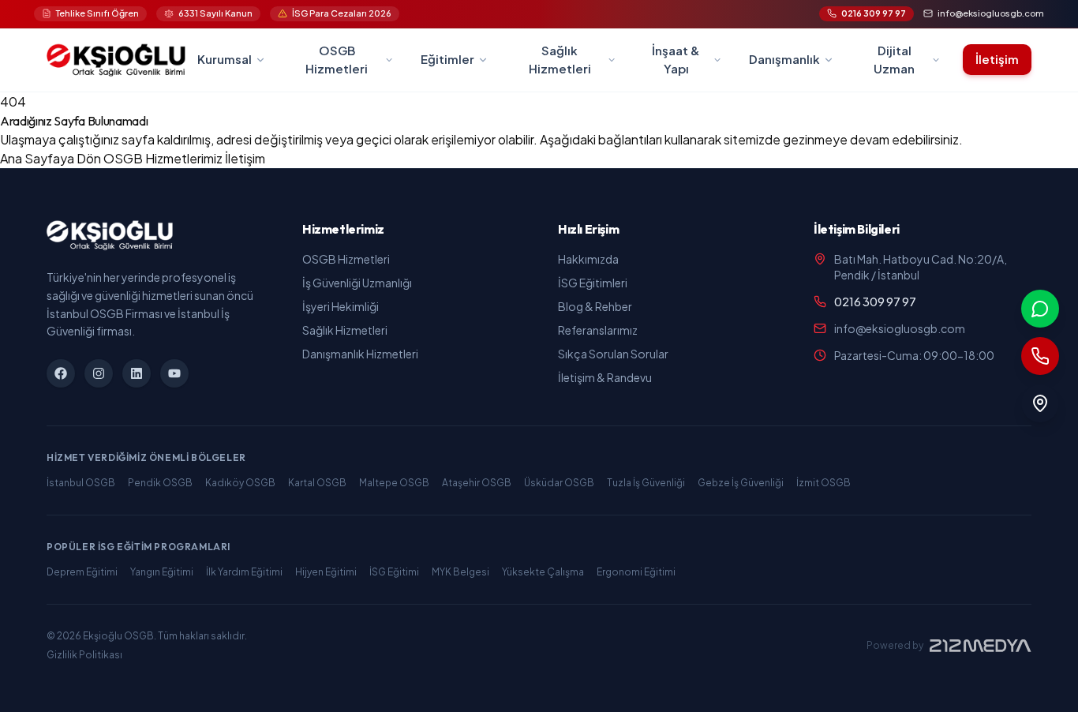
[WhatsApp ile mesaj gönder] (1040, 309)
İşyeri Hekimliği (340, 306)
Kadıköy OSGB (240, 483)
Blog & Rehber (595, 306)
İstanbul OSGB (81, 483)
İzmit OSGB (823, 483)
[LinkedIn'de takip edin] (136, 373)
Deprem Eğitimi (82, 572)
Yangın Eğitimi (161, 572)
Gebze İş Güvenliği (741, 483)
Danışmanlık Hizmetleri (360, 354)
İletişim (997, 58)
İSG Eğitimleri (592, 282)
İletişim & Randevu (605, 377)
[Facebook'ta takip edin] (61, 373)
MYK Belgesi (460, 572)
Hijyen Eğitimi (326, 572)
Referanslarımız (598, 330)
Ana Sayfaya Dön (51, 158)
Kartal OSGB (317, 483)
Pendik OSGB (160, 483)
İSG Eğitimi (394, 572)
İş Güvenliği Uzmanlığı (357, 282)
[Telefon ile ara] (1040, 356)
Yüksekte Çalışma (543, 572)
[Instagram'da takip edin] (98, 373)
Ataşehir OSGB (476, 483)
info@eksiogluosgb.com (899, 328)
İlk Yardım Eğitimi (244, 572)
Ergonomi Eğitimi (636, 572)
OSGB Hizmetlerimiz (164, 158)
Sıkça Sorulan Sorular (613, 354)
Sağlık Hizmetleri (344, 330)
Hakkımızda (588, 259)
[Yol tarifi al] (1040, 403)
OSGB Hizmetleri (346, 259)
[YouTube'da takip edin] (174, 373)
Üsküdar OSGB (559, 483)
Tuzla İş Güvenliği (646, 483)
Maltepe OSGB (394, 483)
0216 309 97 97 (875, 301)
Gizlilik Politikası (84, 655)
